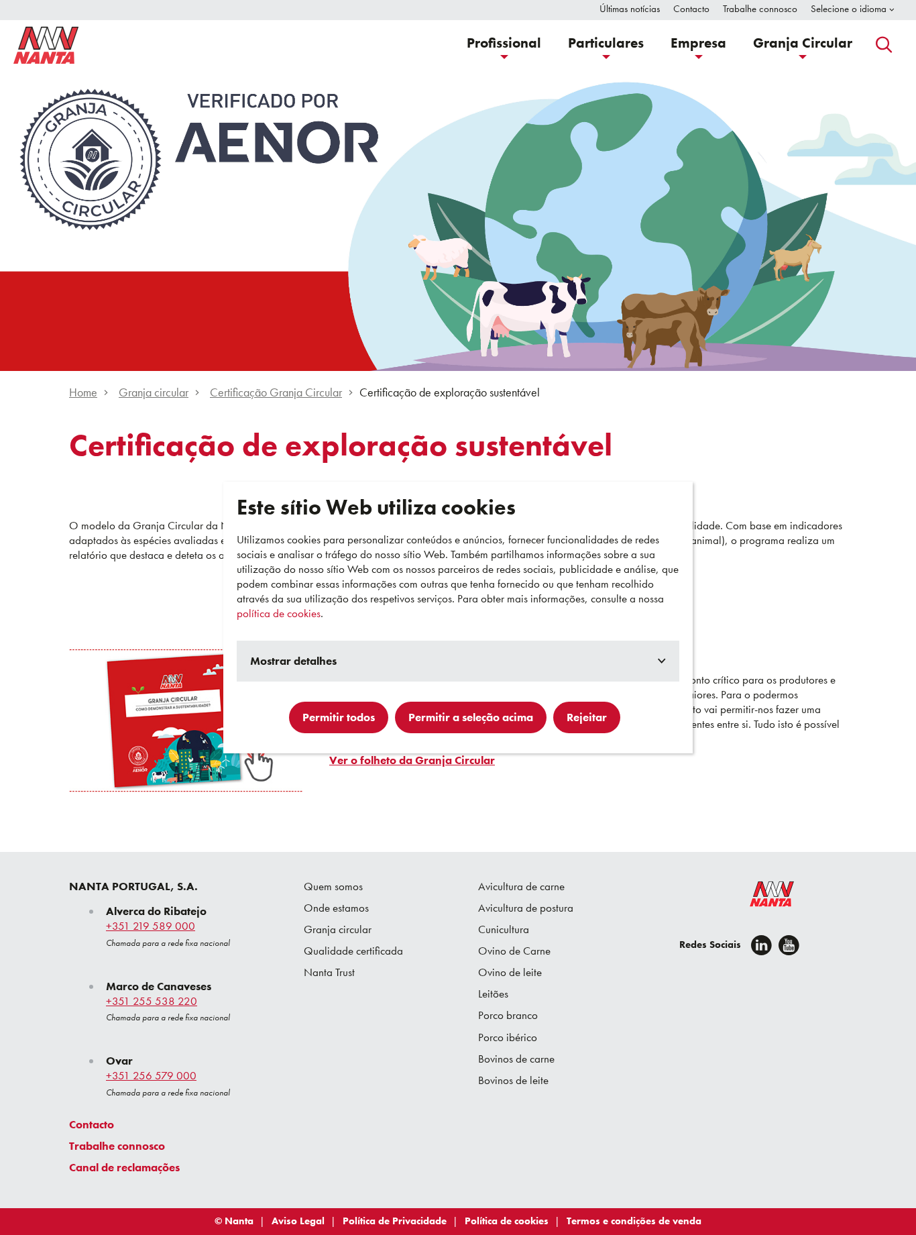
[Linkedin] (761, 945)
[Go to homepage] (46, 45)
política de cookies (279, 613)
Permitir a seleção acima (470, 717)
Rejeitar (587, 717)
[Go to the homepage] (763, 897)
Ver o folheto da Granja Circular (412, 760)
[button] (504, 44)
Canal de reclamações (124, 1167)
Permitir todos (338, 717)
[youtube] (789, 945)
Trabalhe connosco (117, 1145)
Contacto (91, 1124)
